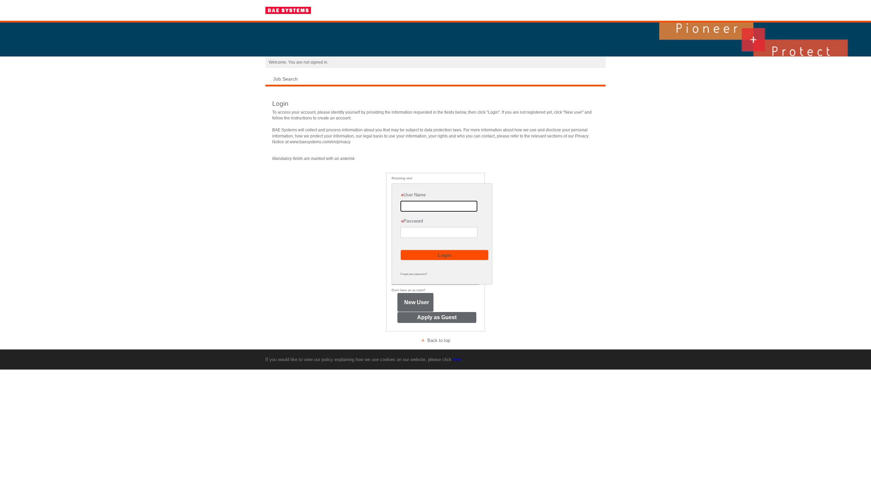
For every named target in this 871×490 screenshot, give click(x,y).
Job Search (285, 79)
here (457, 359)
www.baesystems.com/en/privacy (320, 142)
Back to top (437, 340)
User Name (413, 194)
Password (411, 219)
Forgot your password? (413, 274)
